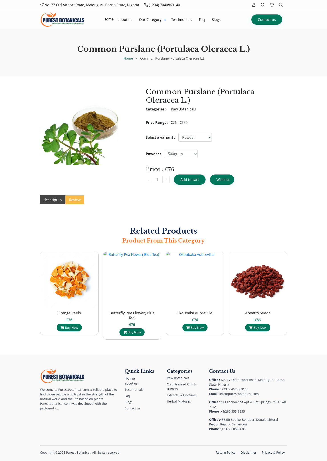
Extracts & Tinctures (182, 395)
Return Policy (225, 452)
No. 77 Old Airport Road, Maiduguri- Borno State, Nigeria (91, 4)
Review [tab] (75, 199)
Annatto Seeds (202, 312)
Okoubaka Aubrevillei (139, 312)
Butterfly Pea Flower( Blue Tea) (76, 315)
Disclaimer (248, 452)
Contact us (267, 19)
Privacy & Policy (273, 452)
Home (128, 58)
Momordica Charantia (265, 312)
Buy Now (78, 332)
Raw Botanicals (178, 378)
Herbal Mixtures (179, 401)
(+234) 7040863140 (164, 4)
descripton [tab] (53, 199)
